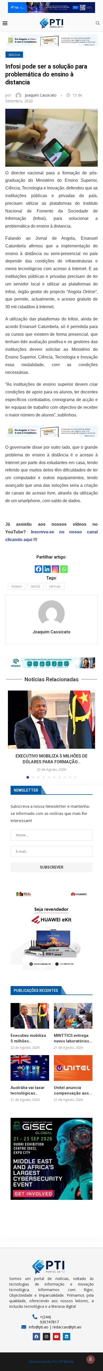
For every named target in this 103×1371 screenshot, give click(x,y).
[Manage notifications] (90, 1359)
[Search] (97, 23)
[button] (51, 662)
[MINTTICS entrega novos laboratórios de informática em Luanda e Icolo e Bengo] (73, 1016)
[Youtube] (56, 1336)
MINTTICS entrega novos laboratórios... (73, 1038)
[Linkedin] (47, 569)
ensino (16, 586)
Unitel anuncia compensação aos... (73, 1090)
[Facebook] (38, 569)
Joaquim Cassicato (41, 95)
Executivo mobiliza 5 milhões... (28, 1038)
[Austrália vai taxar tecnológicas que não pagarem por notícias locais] (30, 1068)
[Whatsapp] (64, 569)
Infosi (35, 586)
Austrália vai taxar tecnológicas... (28, 1090)
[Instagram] (55, 569)
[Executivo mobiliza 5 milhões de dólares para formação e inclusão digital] (51, 720)
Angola (14, 55)
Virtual (55, 586)
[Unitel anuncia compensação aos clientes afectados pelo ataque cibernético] (73, 1068)
